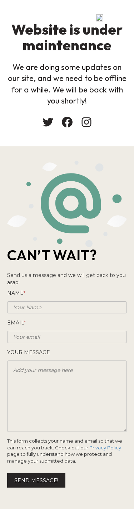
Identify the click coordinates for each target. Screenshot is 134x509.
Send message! (36, 480)
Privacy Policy (105, 447)
